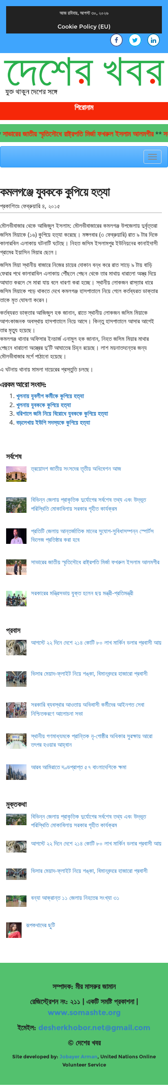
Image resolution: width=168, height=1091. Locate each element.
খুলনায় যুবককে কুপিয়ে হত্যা (43, 405)
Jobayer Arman (78, 1056)
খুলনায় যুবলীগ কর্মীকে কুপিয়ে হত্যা (50, 396)
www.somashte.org (84, 1012)
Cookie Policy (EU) (84, 26)
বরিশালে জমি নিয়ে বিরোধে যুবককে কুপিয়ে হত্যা (62, 413)
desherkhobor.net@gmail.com (94, 1027)
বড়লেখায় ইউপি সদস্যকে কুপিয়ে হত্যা (53, 422)
